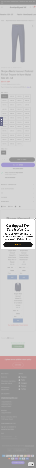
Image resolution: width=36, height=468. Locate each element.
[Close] (35, 219)
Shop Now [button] (18, 244)
